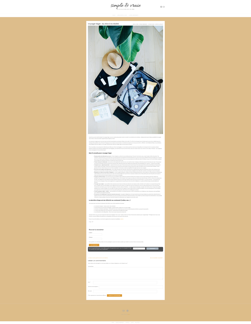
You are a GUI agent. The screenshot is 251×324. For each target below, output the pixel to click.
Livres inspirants (133, 15)
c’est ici (121, 219)
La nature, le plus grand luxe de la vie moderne (98, 257)
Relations (137, 322)
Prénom (90, 237)
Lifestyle (127, 322)
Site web (90, 291)
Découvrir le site (122, 15)
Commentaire (90, 266)
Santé (132, 322)
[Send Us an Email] (163, 7)
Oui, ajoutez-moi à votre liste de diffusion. (97, 295)
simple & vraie (125, 6)
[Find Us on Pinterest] (161, 7)
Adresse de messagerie (93, 286)
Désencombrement (120, 322)
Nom (89, 282)
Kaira (129, 314)
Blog (114, 15)
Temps (113, 322)
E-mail (90, 232)
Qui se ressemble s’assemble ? (156, 257)
